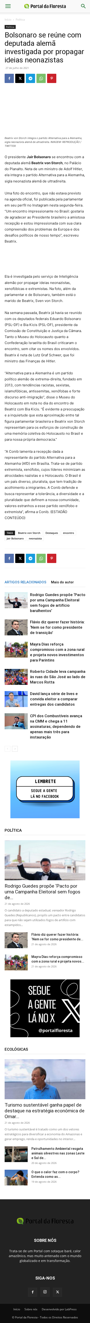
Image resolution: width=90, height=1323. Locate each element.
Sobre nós (30, 1309)
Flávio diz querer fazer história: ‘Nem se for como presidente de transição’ (57, 627)
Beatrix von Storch (29, 533)
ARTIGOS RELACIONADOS (25, 582)
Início (8, 20)
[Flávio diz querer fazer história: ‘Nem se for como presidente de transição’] (16, 627)
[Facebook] (9, 78)
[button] (7, 6)
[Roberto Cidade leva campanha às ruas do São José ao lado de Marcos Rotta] (16, 677)
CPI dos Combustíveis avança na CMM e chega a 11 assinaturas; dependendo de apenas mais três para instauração (56, 726)
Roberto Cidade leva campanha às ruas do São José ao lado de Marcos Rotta (57, 676)
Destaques (51, 533)
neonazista (35, 538)
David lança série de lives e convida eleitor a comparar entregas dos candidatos (54, 699)
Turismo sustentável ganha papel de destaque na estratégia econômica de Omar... (44, 1110)
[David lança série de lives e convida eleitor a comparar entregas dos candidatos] (16, 699)
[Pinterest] (51, 78)
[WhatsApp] (41, 78)
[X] (19, 78)
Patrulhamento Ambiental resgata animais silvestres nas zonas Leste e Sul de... (57, 1153)
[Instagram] (45, 1292)
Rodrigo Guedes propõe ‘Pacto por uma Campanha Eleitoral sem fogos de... (42, 891)
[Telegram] (30, 78)
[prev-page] (7, 749)
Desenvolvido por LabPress (59, 1309)
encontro (68, 533)
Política (20, 20)
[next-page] (15, 749)
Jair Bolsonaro (15, 538)
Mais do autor (62, 582)
